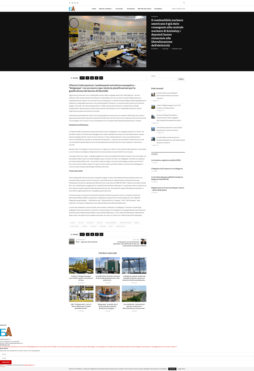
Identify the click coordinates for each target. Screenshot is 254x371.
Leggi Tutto (181, 369)
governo (84, 226)
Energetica (158, 9)
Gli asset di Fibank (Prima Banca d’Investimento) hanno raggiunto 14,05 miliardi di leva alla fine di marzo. (168, 117)
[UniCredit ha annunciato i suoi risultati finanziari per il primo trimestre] (153, 129)
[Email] (75, 3)
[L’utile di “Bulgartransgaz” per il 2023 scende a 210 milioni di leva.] (81, 265)
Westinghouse (120, 226)
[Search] (184, 3)
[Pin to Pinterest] (96, 78)
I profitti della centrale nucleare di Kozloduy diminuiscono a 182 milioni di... (107, 278)
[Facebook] (70, 3)
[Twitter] (72, 3)
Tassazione (131, 9)
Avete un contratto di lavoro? (167, 347)
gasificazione (74, 226)
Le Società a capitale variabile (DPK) (166, 160)
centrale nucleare (125, 222)
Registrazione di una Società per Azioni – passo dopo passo (167, 189)
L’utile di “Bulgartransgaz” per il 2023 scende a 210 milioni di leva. (81, 278)
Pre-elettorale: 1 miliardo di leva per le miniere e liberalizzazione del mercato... (134, 306)
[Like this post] (83, 78)
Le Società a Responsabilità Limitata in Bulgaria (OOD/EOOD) (167, 178)
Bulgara (81, 222)
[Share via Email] (101, 78)
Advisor (155, 49)
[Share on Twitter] (92, 78)
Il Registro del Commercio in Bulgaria (167, 169)
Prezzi (111, 226)
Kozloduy (94, 226)
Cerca (153, 76)
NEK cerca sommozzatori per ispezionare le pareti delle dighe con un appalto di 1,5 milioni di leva (85, 347)
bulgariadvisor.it (29, 365)
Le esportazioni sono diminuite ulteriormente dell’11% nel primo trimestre (167, 95)
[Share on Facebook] (87, 78)
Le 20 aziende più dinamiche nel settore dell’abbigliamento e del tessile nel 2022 (26, 347)
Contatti (3, 367)
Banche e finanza (105, 9)
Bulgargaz (90, 222)
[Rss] (77, 3)
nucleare (103, 226)
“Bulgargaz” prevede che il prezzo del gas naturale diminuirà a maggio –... (107, 306)
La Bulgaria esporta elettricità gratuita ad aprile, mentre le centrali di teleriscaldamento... (134, 278)
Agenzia (72, 222)
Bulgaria (99, 222)
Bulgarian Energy (111, 222)
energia (136, 222)
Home (94, 9)
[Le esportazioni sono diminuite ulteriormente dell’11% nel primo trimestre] (153, 94)
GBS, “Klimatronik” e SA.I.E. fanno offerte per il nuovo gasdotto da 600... (81, 306)
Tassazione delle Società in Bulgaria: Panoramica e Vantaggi (137, 347)
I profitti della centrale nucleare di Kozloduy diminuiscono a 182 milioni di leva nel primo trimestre (170, 140)
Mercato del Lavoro (144, 9)
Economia (119, 9)
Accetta (172, 369)
